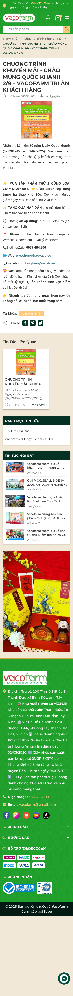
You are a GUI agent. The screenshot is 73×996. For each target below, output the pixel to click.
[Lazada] (36, 815)
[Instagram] (16, 815)
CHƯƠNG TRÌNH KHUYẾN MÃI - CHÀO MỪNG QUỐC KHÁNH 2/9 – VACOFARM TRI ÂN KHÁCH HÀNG (25, 382)
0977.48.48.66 (38, 797)
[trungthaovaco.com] (19, 18)
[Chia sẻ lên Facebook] (25, 323)
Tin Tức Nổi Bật (17, 431)
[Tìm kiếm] (66, 29)
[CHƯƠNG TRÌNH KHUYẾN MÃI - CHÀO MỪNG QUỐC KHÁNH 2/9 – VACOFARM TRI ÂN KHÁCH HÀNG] (26, 362)
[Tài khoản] (48, 18)
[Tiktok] (46, 815)
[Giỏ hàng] (58, 18)
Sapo (48, 911)
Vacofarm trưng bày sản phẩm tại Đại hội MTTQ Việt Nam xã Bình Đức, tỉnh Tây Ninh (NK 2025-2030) (47, 520)
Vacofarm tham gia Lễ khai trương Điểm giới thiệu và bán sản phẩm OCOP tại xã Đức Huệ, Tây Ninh (47, 537)
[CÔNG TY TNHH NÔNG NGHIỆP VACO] (25, 678)
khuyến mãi (31, 313)
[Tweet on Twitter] (40, 323)
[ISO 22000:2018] (44, 888)
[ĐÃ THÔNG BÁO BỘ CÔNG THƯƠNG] (19, 888)
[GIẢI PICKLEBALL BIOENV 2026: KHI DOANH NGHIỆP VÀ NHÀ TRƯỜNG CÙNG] (15, 484)
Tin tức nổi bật (19, 456)
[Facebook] (6, 815)
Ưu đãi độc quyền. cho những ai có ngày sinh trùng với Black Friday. (39, 5)
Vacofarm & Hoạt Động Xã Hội (29, 439)
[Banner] (36, 601)
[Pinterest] (33, 323)
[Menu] (67, 18)
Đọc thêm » (38, 405)
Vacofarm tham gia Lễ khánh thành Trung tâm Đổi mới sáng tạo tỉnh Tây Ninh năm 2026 (46, 470)
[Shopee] (26, 815)
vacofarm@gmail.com (37, 805)
